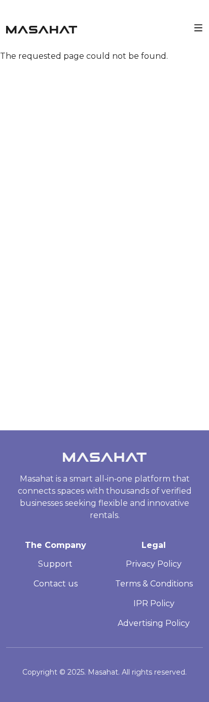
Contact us (55, 583)
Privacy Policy (154, 564)
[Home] (41, 27)
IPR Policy (154, 603)
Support (55, 564)
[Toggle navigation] (198, 26)
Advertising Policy (154, 623)
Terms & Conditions (154, 583)
